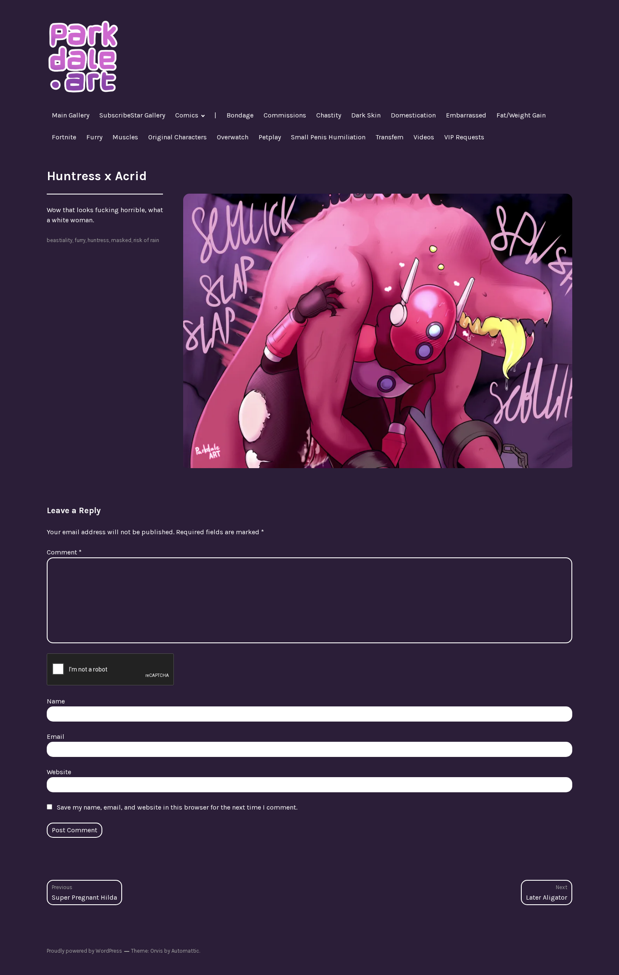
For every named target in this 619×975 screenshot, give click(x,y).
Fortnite (64, 137)
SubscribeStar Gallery (132, 115)
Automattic (185, 951)
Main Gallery (70, 115)
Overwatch (232, 137)
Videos (424, 137)
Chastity (328, 115)
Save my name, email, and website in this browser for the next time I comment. (177, 807)
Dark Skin (366, 115)
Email (55, 737)
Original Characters (177, 137)
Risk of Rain (146, 240)
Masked (121, 240)
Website (59, 772)
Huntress (98, 240)
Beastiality (59, 240)
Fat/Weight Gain (521, 115)
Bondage (240, 115)
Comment (64, 552)
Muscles (125, 137)
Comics (186, 115)
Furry (94, 137)
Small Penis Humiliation (328, 137)
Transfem (389, 137)
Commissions (285, 115)
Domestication (413, 115)
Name (56, 701)
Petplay (270, 137)
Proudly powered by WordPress (84, 951)
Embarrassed (466, 115)
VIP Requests (464, 137)
